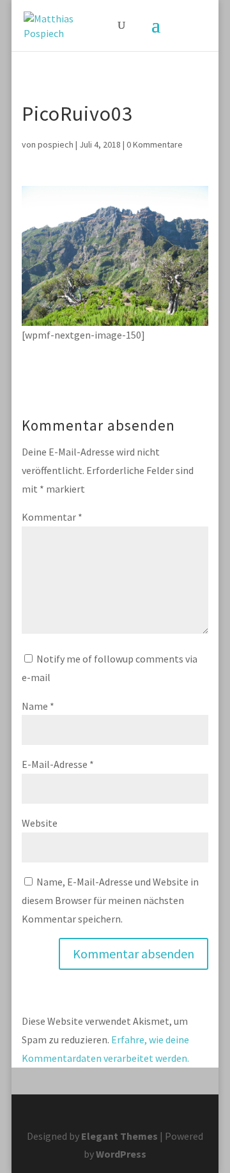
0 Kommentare (154, 144)
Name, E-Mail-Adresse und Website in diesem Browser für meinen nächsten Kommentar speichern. (110, 900)
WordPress (121, 1153)
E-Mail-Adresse (58, 764)
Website (39, 822)
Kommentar (52, 516)
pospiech (55, 144)
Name (38, 706)
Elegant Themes (119, 1136)
